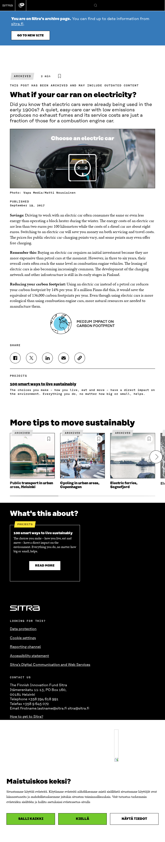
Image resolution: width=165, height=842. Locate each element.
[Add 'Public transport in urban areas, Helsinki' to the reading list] (49, 439)
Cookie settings (23, 638)
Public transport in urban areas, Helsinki (31, 485)
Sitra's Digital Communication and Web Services (50, 665)
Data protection (23, 629)
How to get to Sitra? (26, 717)
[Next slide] (156, 456)
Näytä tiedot (134, 819)
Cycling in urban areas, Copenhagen (79, 485)
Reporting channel (25, 647)
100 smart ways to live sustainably (43, 384)
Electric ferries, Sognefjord (124, 485)
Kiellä (82, 819)
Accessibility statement (29, 656)
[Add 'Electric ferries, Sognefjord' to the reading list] (149, 439)
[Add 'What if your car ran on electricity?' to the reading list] (59, 76)
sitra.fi (17, 24)
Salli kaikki (30, 819)
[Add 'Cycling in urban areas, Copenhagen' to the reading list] (99, 439)
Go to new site (30, 35)
